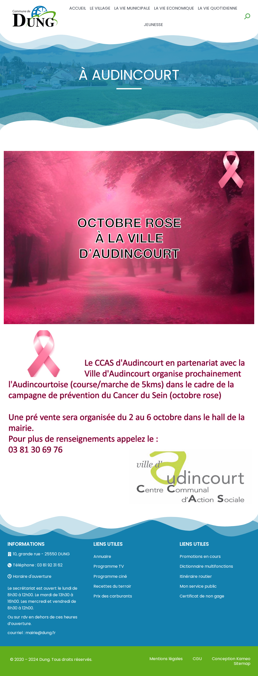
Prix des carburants (112, 596)
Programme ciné (110, 576)
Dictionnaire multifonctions (206, 566)
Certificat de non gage (202, 596)
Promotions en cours (200, 556)
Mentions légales (166, 658)
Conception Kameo (231, 658)
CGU (197, 658)
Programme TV (108, 566)
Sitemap (242, 663)
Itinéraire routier (196, 576)
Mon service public (198, 586)
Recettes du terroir (112, 586)
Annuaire (102, 556)
